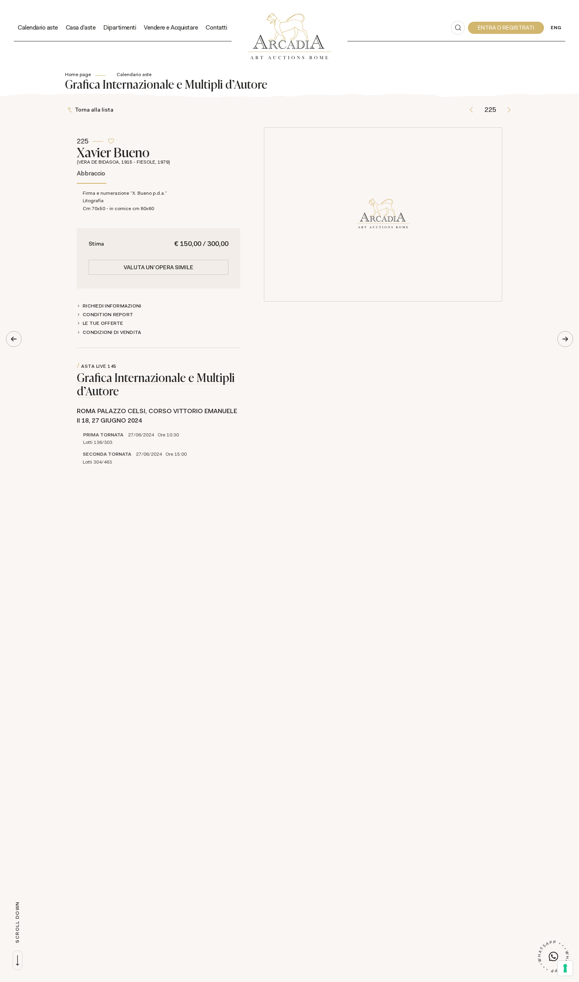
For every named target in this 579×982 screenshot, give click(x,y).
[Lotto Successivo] (509, 110)
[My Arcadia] (506, 28)
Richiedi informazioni (112, 306)
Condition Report (108, 314)
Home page (78, 74)
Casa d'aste (81, 27)
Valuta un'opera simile (158, 267)
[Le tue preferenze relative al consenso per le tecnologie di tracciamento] (565, 968)
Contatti (216, 27)
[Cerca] (458, 28)
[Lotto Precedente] (471, 110)
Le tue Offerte (103, 323)
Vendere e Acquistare (171, 27)
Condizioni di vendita (112, 332)
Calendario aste (38, 27)
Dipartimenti (119, 27)
